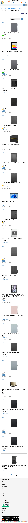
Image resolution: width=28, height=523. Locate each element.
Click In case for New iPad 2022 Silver (11, 333)
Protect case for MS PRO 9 (8, 201)
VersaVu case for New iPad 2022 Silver (11, 371)
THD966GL (4, 298)
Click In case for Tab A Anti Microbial (10, 257)
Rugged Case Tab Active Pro (9, 88)
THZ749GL (4, 277)
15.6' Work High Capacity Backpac (10, 144)
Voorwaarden (5, 515)
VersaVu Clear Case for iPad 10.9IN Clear (12, 238)
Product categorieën (6, 498)
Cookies (4, 512)
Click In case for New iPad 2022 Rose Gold (12, 315)
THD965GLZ (4, 468)
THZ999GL (4, 127)
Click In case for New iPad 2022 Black (11, 32)
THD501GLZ (4, 90)
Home (2, 7)
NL (23, 5)
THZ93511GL (4, 372)
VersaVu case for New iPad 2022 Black (11, 70)
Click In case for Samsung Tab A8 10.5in (11, 182)
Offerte (3, 493)
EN (26, 5)
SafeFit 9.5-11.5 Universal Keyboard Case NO (13, 446)
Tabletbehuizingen (12, 8)
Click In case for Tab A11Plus (9, 125)
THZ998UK (4, 411)
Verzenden (4, 486)
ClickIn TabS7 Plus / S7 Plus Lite (10, 219)
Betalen (3, 484)
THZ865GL (4, 165)
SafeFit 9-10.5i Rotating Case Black (10, 352)
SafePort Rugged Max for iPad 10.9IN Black (12, 51)
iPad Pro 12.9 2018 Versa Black (9, 275)
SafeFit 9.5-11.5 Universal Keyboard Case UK (13, 409)
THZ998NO (4, 448)
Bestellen (4, 481)
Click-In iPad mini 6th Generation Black (11, 107)
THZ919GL (4, 184)
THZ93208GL (4, 317)
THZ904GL (4, 221)
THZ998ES (4, 429)
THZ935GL (4, 71)
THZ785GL (4, 354)
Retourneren (4, 491)
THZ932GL (4, 34)
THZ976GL (4, 392)
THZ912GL (4, 108)
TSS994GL (4, 146)
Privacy (3, 510)
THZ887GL (4, 258)
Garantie (4, 488)
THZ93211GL (4, 335)
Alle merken (4, 500)
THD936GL (4, 240)
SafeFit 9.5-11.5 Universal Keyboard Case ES (13, 428)
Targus (19, 8)
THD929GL (4, 53)
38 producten (4, 19)
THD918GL (4, 203)
